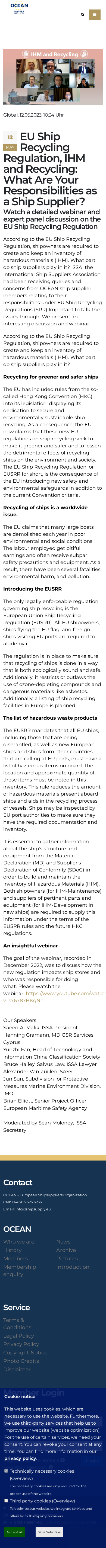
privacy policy (20, 1458)
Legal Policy (18, 1335)
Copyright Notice (25, 1352)
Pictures (67, 1258)
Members (15, 1258)
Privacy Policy (21, 1344)
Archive (66, 1250)
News (63, 1241)
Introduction (72, 1267)
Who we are (18, 1241)
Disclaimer (17, 1369)
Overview (21, 1478)
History (12, 1250)
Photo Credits (21, 1361)
